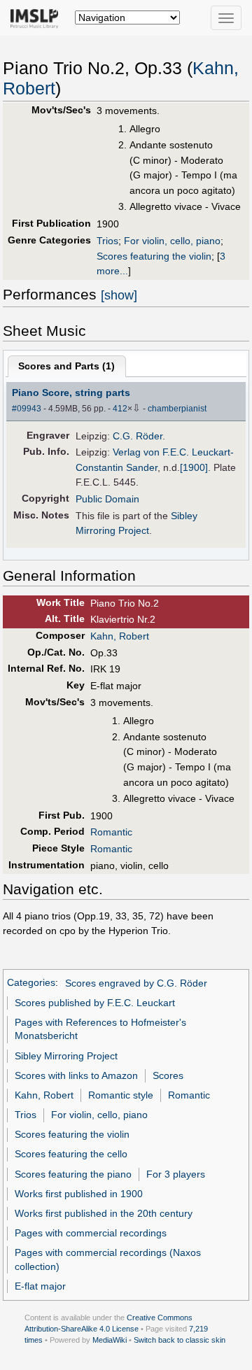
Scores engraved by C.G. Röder (136, 983)
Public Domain (107, 498)
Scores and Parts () (66, 366)
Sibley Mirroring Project (66, 1055)
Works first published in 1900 (79, 1193)
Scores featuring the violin (154, 256)
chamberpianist (177, 409)
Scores (168, 1075)
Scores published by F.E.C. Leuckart (95, 1002)
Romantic (111, 832)
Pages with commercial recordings (91, 1232)
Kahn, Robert (119, 636)
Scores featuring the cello (71, 1153)
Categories (31, 983)
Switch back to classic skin (179, 1340)
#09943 (26, 409)
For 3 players (175, 1174)
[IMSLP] (37, 17)
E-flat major (40, 1286)
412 (120, 409)
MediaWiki (109, 1340)
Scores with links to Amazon (76, 1075)
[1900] (194, 467)
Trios (107, 240)
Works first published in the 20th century (103, 1213)
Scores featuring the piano (73, 1174)
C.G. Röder (137, 436)
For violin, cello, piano (172, 240)
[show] (119, 295)
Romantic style (120, 1095)
